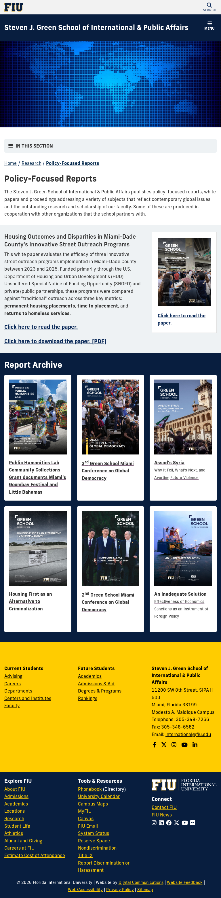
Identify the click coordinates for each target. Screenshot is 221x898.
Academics (90, 676)
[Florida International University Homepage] (57, 7)
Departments (18, 691)
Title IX (85, 855)
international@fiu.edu (188, 734)
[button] (209, 7)
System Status (93, 833)
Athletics (13, 833)
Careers (12, 683)
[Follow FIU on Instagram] (155, 823)
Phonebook (90, 789)
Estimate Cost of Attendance (34, 855)
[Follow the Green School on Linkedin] (195, 744)
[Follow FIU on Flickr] (193, 823)
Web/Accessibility (85, 889)
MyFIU (85, 811)
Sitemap (145, 889)
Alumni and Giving (23, 841)
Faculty (12, 705)
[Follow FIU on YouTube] (186, 823)
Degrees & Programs (99, 691)
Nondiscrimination (97, 848)
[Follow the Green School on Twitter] (164, 744)
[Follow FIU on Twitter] (178, 823)
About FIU (14, 789)
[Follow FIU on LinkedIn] (162, 823)
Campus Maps (93, 804)
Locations (14, 811)
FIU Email (88, 826)
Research (31, 163)
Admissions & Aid (96, 683)
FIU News (162, 815)
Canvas (86, 818)
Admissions (16, 796)
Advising (13, 676)
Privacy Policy (120, 889)
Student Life (17, 826)
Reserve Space (94, 841)
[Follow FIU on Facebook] (170, 823)
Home (10, 163)
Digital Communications (141, 882)
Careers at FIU (19, 848)
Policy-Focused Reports (72, 163)
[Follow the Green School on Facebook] (155, 744)
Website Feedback (185, 882)
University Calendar (99, 796)
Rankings (87, 698)
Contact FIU (164, 807)
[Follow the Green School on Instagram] (174, 744)
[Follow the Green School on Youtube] (185, 744)
